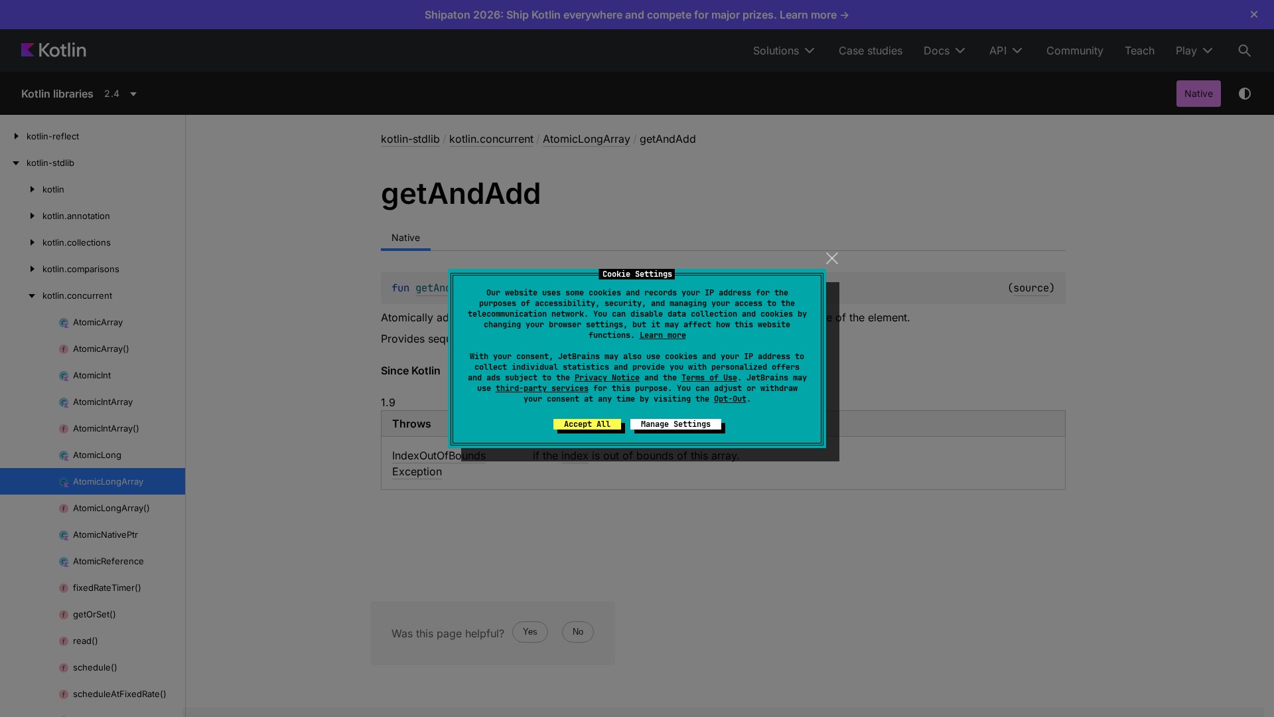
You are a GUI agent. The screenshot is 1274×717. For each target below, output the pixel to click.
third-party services (542, 388)
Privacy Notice (607, 377)
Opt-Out (730, 399)
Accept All (587, 424)
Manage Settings (676, 424)
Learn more (663, 335)
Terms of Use (709, 377)
